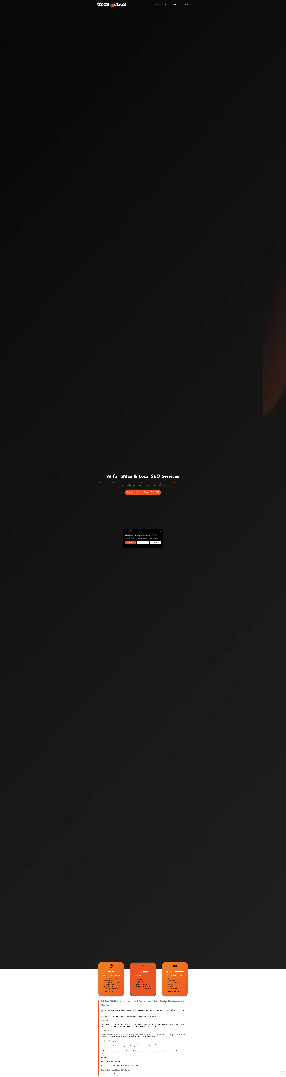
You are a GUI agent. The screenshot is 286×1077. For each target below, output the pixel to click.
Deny (143, 542)
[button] (160, 531)
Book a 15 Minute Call (143, 492)
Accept (130, 542)
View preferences (155, 542)
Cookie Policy (142, 545)
